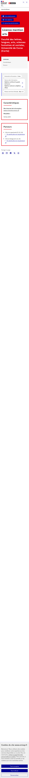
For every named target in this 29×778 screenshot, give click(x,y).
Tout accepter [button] (14, 766)
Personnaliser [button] (14, 775)
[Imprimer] (3, 153)
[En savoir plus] (22, 83)
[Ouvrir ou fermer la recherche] (23, 2)
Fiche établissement (10, 16)
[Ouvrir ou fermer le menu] (26, 2)
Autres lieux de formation (11, 23)
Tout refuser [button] (14, 771)
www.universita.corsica (10, 110)
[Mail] (6, 153)
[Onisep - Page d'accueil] (12, 3)
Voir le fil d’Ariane (5, 9)
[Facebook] (18, 153)
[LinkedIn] (10, 153)
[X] (14, 153)
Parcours (5, 65)
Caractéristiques (7, 62)
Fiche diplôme (8, 19)
